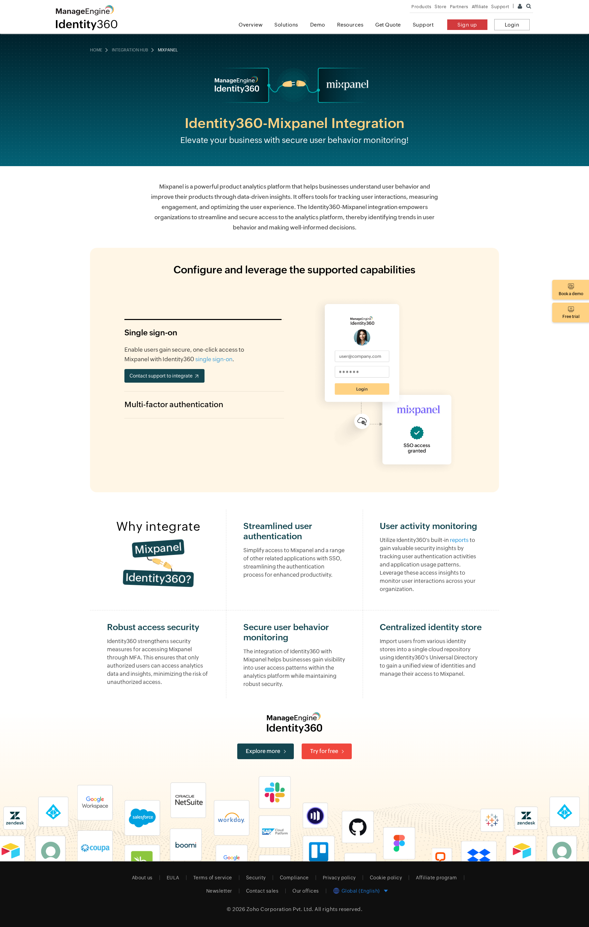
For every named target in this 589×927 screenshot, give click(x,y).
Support (423, 25)
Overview (250, 25)
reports (459, 540)
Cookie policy (386, 877)
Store (441, 6)
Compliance (294, 877)
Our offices (305, 891)
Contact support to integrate (161, 376)
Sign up (467, 25)
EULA (173, 877)
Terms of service (212, 877)
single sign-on (213, 359)
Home (96, 50)
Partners (459, 6)
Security (256, 877)
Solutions (286, 25)
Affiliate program (436, 877)
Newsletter (219, 891)
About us (142, 877)
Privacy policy (339, 877)
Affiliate (480, 6)
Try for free (324, 751)
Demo (317, 25)
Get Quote (388, 25)
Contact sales (262, 891)
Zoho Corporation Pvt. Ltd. (280, 909)
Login (512, 25)
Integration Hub (130, 50)
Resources (350, 25)
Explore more (263, 751)
